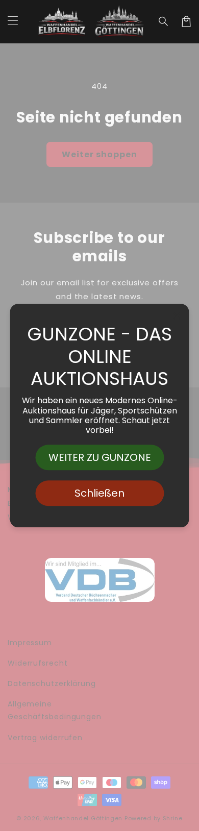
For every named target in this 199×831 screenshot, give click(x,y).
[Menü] (13, 21)
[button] (164, 21)
